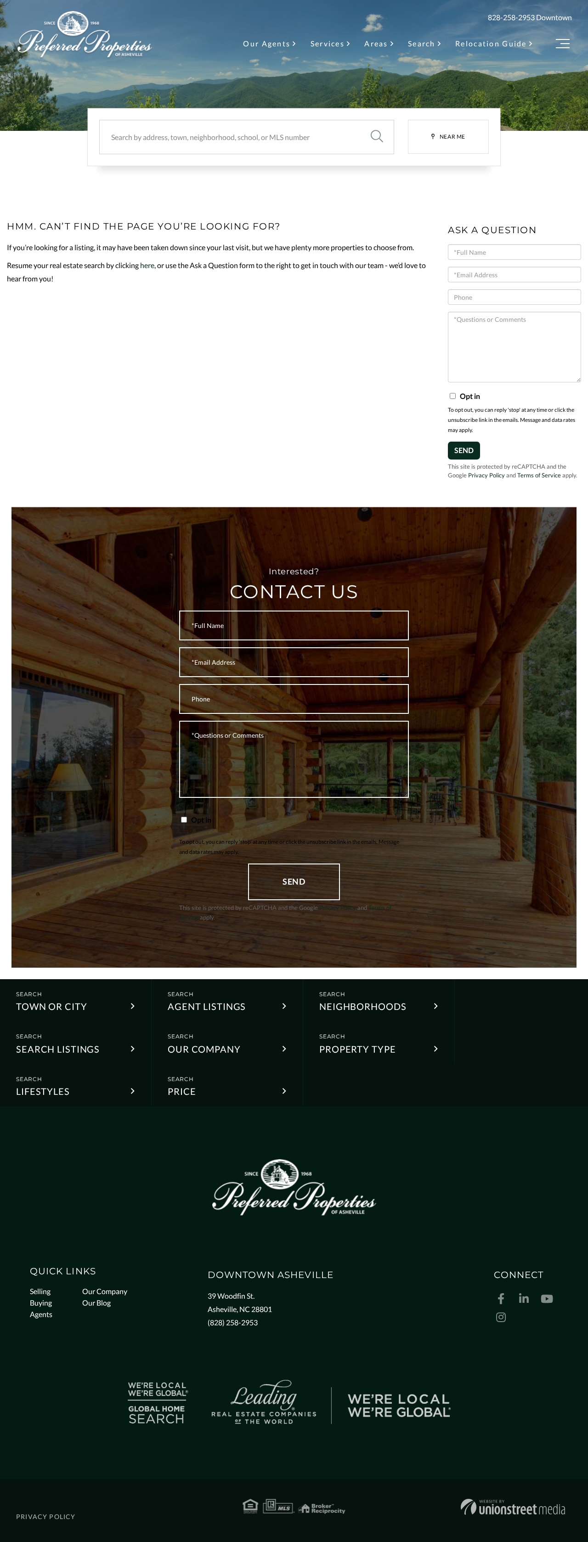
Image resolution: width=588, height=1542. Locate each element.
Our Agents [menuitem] (266, 43)
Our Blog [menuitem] (96, 1302)
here (147, 265)
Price (182, 1091)
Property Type (357, 1048)
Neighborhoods (362, 1006)
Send (464, 450)
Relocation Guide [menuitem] (491, 43)
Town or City (51, 1006)
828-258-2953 (511, 17)
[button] (377, 137)
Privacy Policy (486, 475)
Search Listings (58, 1048)
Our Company (204, 1048)
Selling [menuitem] (40, 1291)
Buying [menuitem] (41, 1302)
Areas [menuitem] (376, 43)
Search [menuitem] (421, 43)
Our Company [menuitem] (104, 1291)
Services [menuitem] (328, 43)
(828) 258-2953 (233, 1322)
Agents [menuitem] (41, 1314)
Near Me (452, 136)
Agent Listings (207, 1006)
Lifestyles (43, 1091)
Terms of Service (539, 475)
